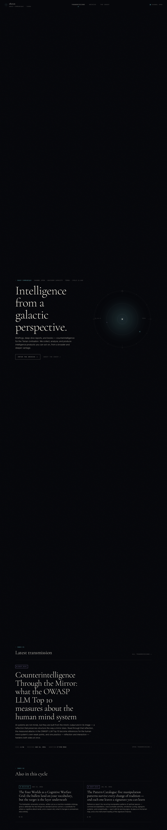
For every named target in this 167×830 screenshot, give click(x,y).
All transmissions (142, 654)
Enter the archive (28, 357)
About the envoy (52, 357)
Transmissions (78, 4)
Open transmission (142, 747)
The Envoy (105, 4)
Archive (92, 4)
